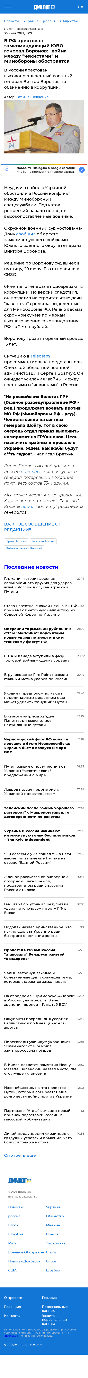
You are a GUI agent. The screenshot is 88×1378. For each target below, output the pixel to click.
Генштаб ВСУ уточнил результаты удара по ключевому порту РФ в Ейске (36, 908)
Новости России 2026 (30, 29)
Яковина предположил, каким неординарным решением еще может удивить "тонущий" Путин (35, 697)
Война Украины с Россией (24, 548)
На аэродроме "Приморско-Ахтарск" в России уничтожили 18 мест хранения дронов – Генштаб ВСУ (39, 1000)
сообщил (26, 234)
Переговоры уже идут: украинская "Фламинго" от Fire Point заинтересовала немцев (37, 1046)
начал (28, 506)
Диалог (8, 29)
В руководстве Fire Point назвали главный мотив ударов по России (36, 677)
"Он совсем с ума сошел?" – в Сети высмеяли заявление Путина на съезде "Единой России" (37, 858)
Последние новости (31, 567)
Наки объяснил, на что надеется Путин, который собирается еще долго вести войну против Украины (38, 1092)
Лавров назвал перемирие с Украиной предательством (31, 791)
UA (80, 7)
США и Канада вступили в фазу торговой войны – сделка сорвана (37, 658)
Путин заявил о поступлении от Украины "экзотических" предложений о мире (34, 770)
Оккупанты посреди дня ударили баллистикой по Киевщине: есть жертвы (36, 1023)
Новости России (43, 541)
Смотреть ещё (20, 1155)
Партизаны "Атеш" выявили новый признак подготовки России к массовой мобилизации (37, 1115)
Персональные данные (55, 1309)
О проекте (13, 1298)
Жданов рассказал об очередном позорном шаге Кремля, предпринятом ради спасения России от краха (36, 883)
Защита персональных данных (54, 1320)
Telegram (40, 356)
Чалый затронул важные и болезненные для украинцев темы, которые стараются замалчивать (38, 977)
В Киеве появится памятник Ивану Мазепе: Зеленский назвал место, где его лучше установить (40, 1069)
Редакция (12, 1307)
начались (31, 471)
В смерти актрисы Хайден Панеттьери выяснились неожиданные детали (29, 720)
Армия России (16, 541)
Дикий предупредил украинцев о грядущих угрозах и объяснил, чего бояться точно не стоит (38, 1138)
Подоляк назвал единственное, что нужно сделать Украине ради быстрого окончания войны (38, 931)
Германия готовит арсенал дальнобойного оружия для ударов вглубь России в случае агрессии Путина (38, 585)
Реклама (49, 1298)
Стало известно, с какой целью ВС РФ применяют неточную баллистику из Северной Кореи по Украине (40, 610)
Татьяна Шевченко (32, 97)
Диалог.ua (11, 1335)
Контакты (12, 1316)
